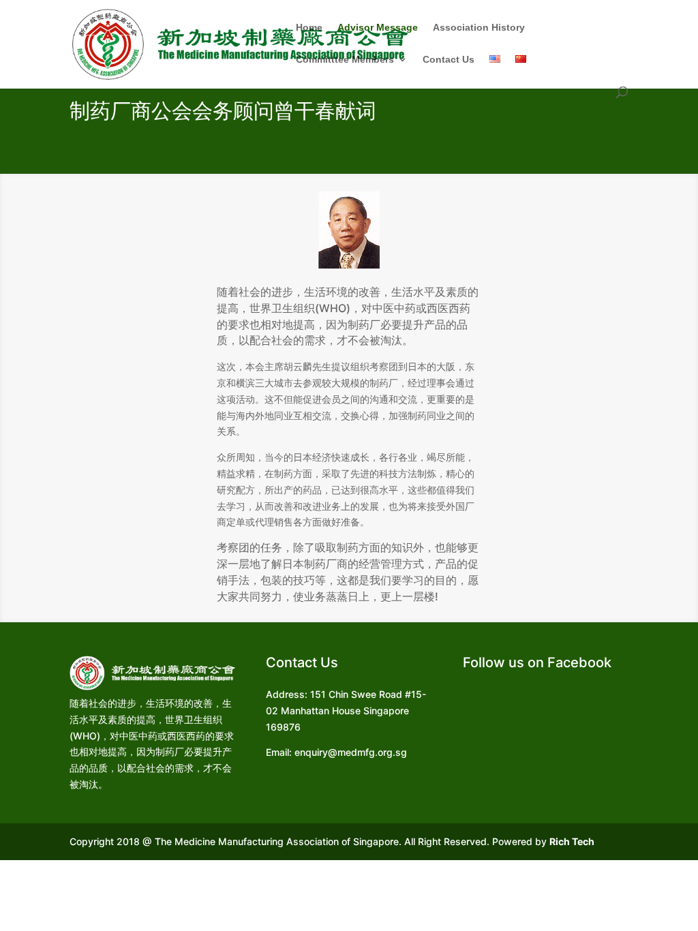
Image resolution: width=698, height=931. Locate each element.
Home (309, 27)
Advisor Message (377, 27)
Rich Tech (571, 841)
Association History (479, 27)
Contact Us (448, 60)
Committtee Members (345, 60)
